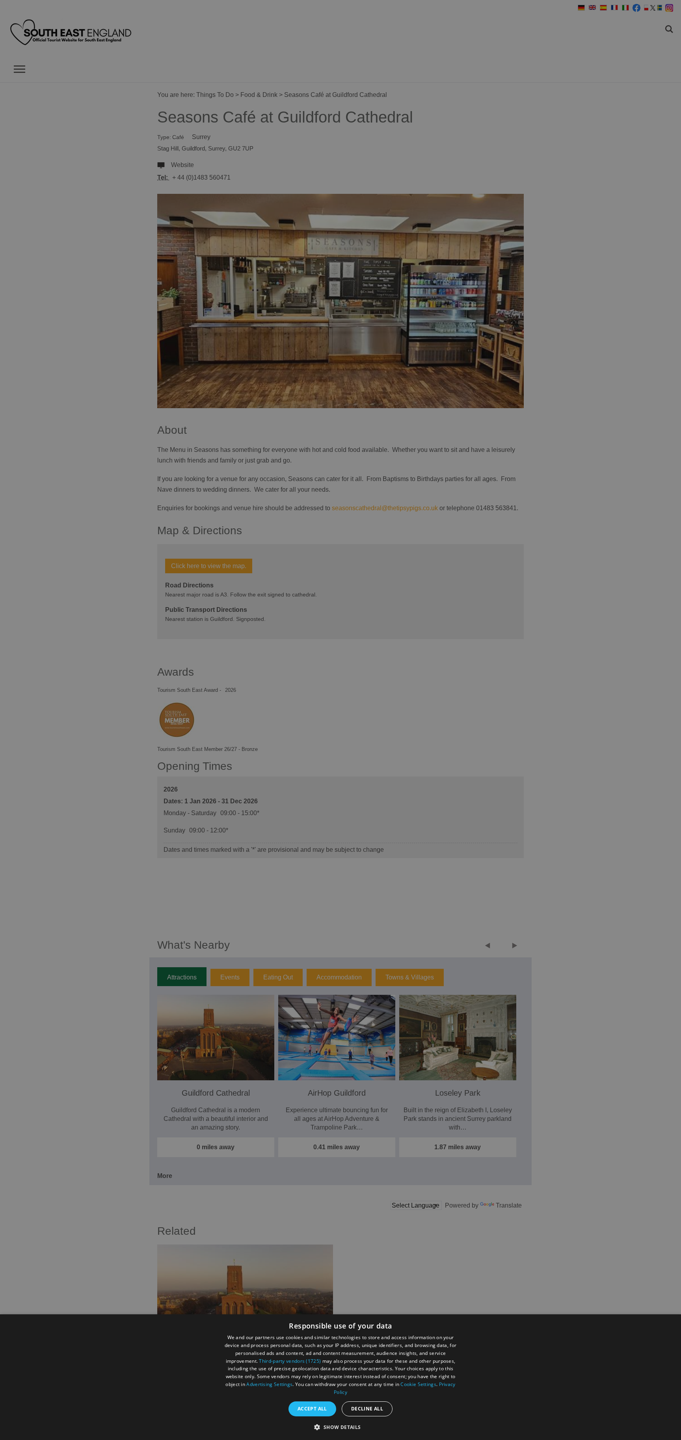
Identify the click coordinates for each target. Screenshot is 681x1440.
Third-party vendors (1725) (290, 1361)
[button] (340, 1426)
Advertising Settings (269, 1384)
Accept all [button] (312, 1408)
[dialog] (340, 1377)
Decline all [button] (367, 1408)
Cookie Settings (418, 1384)
